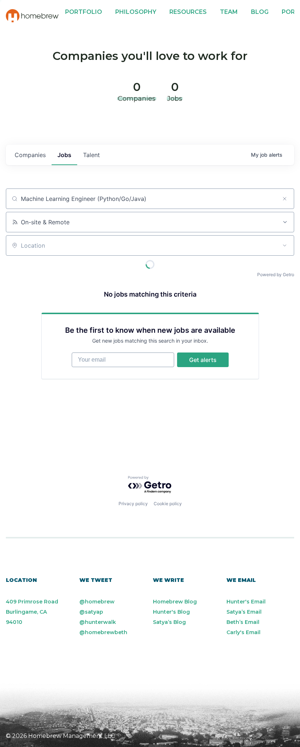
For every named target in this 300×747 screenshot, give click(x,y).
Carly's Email (243, 632)
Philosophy (135, 11)
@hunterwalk (97, 622)
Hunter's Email (246, 601)
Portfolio (83, 11)
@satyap (91, 612)
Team (229, 11)
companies (30, 155)
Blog (260, 11)
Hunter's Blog (171, 612)
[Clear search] (285, 199)
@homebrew (97, 601)
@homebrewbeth (103, 632)
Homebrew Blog (175, 601)
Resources (188, 11)
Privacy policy (133, 503)
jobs (64, 155)
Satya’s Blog (169, 622)
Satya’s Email (244, 612)
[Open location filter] (285, 245)
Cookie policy (168, 503)
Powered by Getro (275, 274)
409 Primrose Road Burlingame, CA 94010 (32, 611)
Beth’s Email (242, 622)
